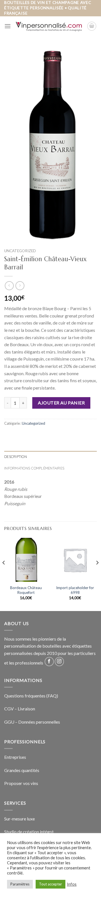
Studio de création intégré (29, 831)
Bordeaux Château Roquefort (26, 590)
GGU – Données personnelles (32, 721)
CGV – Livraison (19, 708)
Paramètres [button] (19, 884)
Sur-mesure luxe (19, 818)
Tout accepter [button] (50, 884)
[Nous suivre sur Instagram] (59, 661)
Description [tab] (15, 456)
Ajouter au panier (61, 402)
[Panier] (91, 26)
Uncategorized (20, 251)
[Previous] (4, 573)
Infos (72, 884)
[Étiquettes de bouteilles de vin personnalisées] (49, 26)
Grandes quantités (21, 770)
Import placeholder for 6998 (75, 590)
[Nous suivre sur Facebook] (49, 661)
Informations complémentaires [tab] (34, 468)
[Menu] (7, 26)
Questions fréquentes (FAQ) (31, 695)
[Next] (97, 573)
